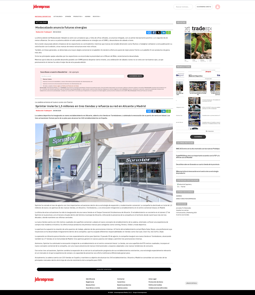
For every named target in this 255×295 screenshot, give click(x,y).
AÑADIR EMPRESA (191, 283)
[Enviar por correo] (148, 32)
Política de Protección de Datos (70, 86)
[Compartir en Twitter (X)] (158, 32)
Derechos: (125, 89)
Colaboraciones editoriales (158, 288)
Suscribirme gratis (135, 76)
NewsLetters (90, 285)
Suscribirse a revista (93, 288)
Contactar (121, 279)
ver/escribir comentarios (104, 269)
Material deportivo (43, 16)
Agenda (87, 16)
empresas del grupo (102, 89)
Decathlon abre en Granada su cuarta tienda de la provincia (197, 164)
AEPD (126, 90)
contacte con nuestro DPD (67, 90)
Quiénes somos (122, 288)
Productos (77, 16)
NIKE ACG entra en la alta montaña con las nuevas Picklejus (198, 149)
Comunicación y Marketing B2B (186, 213)
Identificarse (90, 279)
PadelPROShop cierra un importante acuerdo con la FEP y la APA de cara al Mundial (198, 157)
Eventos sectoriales (182, 215)
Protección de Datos (156, 282)
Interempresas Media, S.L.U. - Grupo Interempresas (130, 292)
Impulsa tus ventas (182, 210)
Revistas (96, 16)
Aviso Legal (57, 86)
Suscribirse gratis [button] (204, 7)
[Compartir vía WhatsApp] (168, 32)
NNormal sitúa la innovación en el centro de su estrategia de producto (197, 172)
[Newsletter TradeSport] (198, 99)
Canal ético (121, 282)
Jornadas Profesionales (183, 208)
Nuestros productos (124, 285)
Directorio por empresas (186, 199)
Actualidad (58, 16)
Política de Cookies (155, 285)
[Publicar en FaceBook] (153, 32)
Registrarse (90, 282)
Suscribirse (198, 137)
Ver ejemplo (74, 72)
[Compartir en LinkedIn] (163, 32)
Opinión (68, 16)
